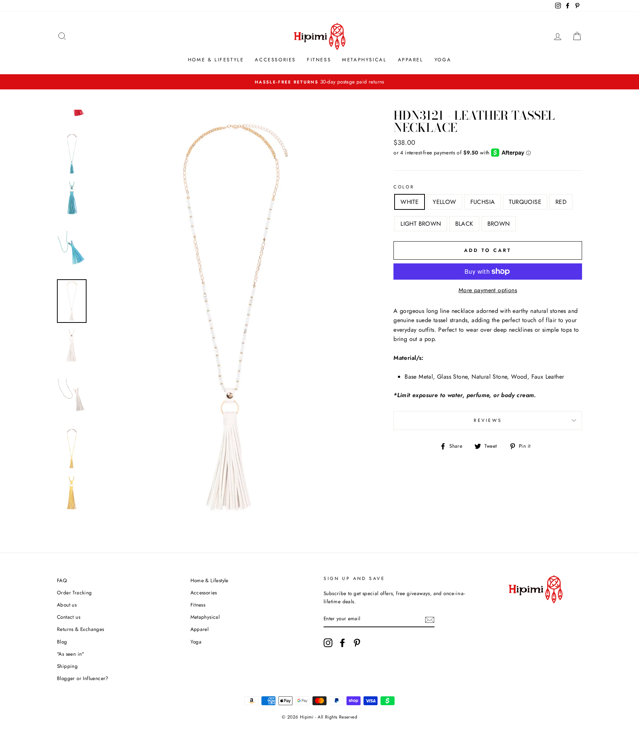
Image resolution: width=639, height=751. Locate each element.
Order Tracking (74, 592)
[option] (319, 82)
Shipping (67, 666)
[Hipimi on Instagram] (328, 642)
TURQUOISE (525, 202)
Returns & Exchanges (80, 629)
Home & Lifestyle (216, 59)
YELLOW (444, 202)
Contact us (68, 617)
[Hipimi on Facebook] (342, 642)
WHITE (409, 202)
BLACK (464, 223)
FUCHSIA (482, 202)
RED (561, 202)
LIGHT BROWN (420, 223)
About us (67, 604)
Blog (62, 641)
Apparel (410, 59)
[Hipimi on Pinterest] (356, 642)
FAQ (62, 580)
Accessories (275, 59)
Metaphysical (364, 59)
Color (403, 187)
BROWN (498, 223)
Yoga (443, 59)
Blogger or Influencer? (83, 678)
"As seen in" (70, 654)
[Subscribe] (430, 619)
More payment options (488, 290)
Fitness (319, 59)
